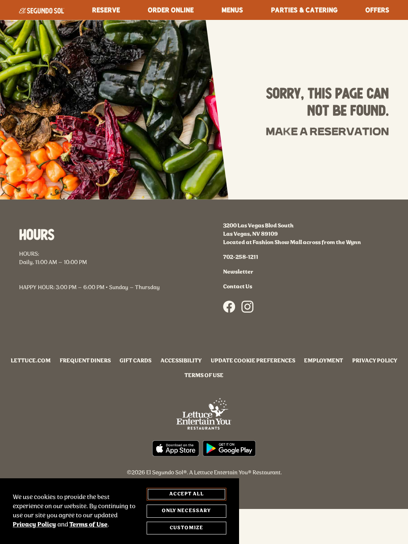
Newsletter (238, 272)
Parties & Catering (304, 10)
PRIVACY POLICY (374, 361)
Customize (186, 528)
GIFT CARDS (135, 361)
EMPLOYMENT (323, 361)
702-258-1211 (240, 257)
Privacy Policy (34, 524)
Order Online (171, 10)
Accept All (186, 494)
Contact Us (237, 287)
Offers (377, 10)
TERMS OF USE (204, 376)
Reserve (106, 10)
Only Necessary (186, 511)
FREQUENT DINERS (85, 361)
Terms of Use (88, 524)
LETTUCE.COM (31, 361)
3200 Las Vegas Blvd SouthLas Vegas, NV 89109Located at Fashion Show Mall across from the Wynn (292, 234)
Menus (232, 10)
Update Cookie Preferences (253, 361)
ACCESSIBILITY (181, 361)
